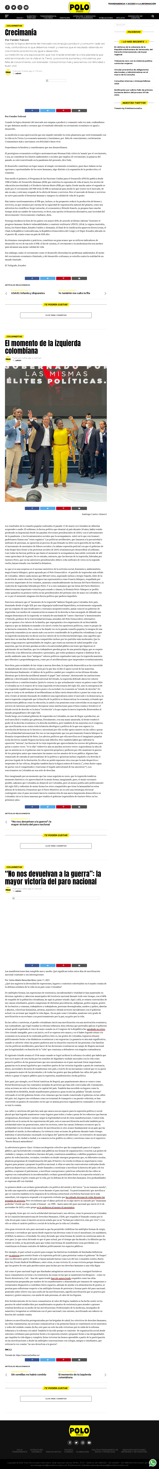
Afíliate (120, 18)
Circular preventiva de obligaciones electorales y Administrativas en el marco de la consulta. (131, 72)
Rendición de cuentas (135, 17)
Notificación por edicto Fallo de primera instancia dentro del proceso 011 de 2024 (133, 92)
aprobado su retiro (96, 1029)
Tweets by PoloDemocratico (128, 108)
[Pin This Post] (63, 110)
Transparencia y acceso (48, 17)
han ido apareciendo (61, 1278)
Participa (65, 18)
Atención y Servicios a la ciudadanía (84, 17)
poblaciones (106, 18)
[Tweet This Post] (47, 110)
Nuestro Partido (31, 17)
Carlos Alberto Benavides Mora (22, 980)
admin (18, 73)
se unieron (14, 1255)
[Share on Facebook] (32, 110)
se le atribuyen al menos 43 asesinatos (55, 1207)
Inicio (20, 18)
